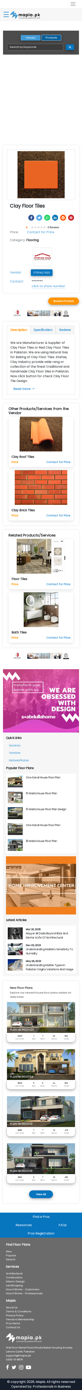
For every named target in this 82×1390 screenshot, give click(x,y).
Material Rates (19, 760)
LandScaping (14, 1285)
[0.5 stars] (32, 227)
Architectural (14, 1273)
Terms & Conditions (18, 1311)
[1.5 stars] (35, 227)
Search (10, 1259)
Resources (24, 1225)
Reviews (65, 330)
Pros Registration (41, 1233)
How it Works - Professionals (24, 1293)
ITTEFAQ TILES (41, 273)
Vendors (14, 753)
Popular (11, 1255)
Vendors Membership (20, 1319)
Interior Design (15, 1281)
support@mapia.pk (18, 1355)
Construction (14, 1277)
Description (18, 330)
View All (41, 1194)
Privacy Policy (14, 1315)
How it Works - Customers (22, 1289)
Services (14, 745)
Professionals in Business (52, 1386)
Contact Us (13, 1327)
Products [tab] (51, 38)
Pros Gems (13, 1323)
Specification (43, 330)
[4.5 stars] (44, 227)
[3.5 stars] (41, 227)
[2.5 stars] (38, 227)
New (9, 1251)
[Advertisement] (41, 102)
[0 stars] (30, 227)
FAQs (63, 1225)
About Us (12, 1307)
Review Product (64, 301)
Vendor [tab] (31, 38)
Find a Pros (41, 1216)
